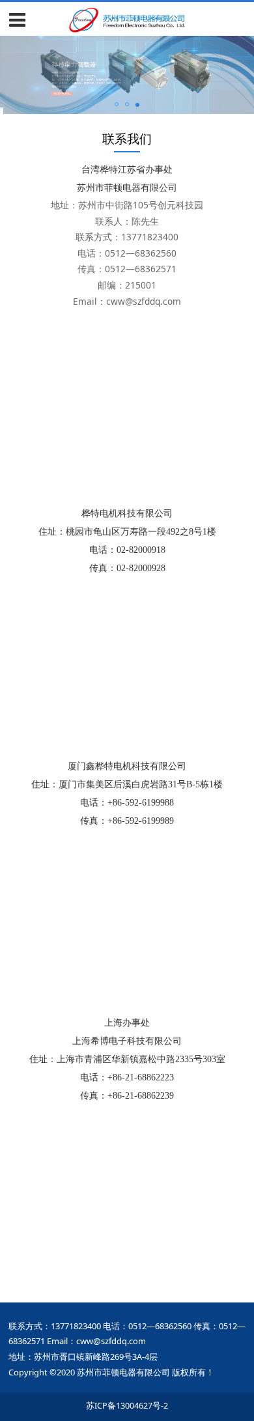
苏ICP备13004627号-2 (127, 1405)
